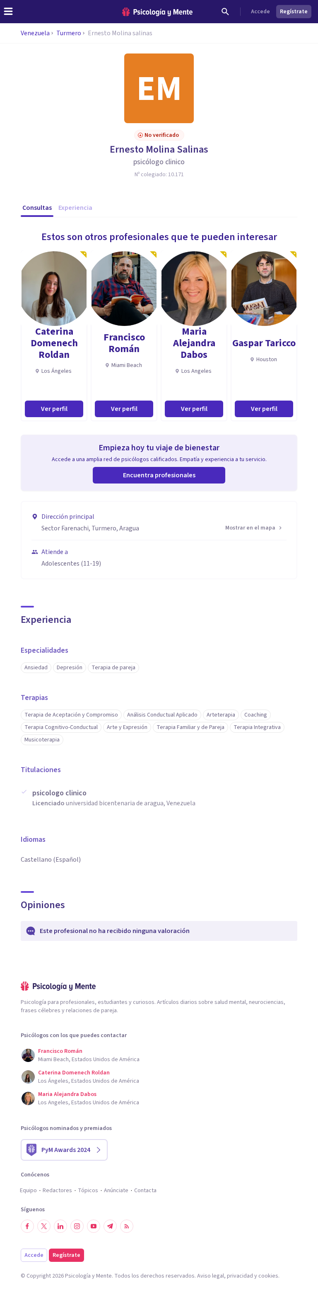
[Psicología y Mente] (157, 11)
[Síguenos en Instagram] (77, 1226)
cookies (268, 1276)
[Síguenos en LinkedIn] (60, 1226)
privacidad (240, 1276)
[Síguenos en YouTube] (93, 1226)
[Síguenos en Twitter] (44, 1226)
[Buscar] (225, 11)
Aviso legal (210, 1276)
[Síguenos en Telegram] (110, 1226)
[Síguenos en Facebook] (27, 1226)
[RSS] (126, 1226)
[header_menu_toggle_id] (8, 11)
